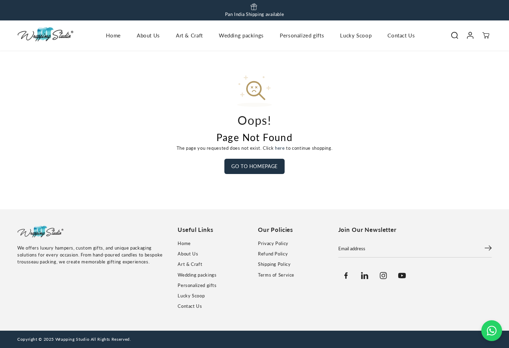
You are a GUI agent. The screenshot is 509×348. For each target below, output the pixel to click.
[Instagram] (383, 275)
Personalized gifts (302, 35)
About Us (148, 35)
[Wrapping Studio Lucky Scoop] (46, 35)
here (280, 148)
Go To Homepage (254, 166)
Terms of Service (276, 275)
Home (113, 35)
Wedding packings (241, 35)
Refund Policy (273, 253)
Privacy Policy (273, 243)
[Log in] (470, 35)
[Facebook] (346, 275)
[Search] (454, 35)
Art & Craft (189, 35)
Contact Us (401, 35)
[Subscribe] (488, 249)
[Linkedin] (364, 275)
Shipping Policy (274, 264)
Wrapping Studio (72, 339)
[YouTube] (402, 275)
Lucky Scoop (356, 35)
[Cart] (486, 35)
